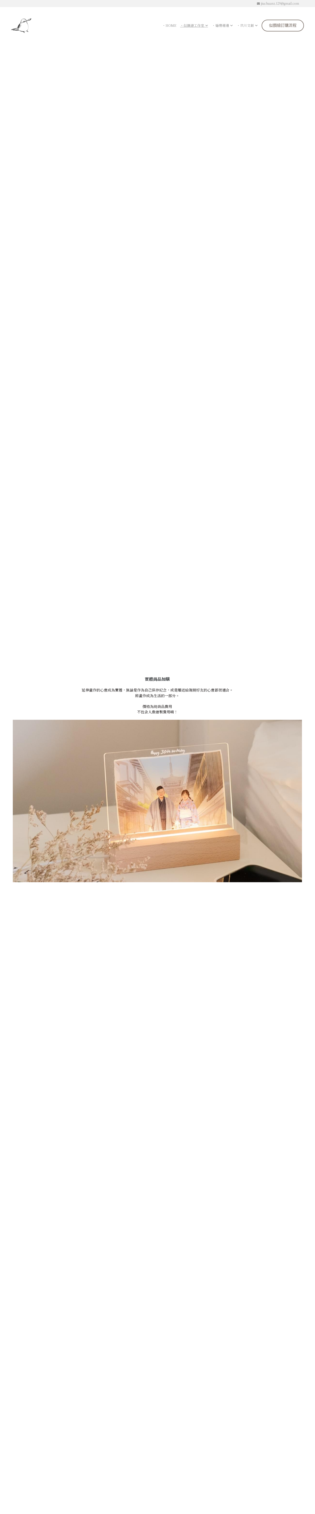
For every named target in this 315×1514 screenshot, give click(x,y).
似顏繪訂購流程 (283, 25)
